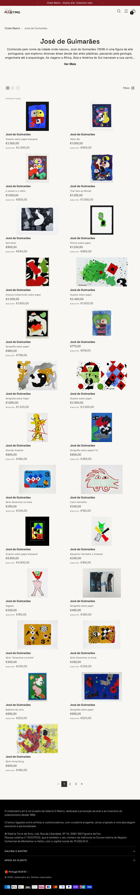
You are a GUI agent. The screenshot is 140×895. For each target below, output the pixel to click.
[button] (8, 88)
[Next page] (82, 784)
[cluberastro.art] (12, 11)
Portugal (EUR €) (17, 871)
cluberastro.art (22, 877)
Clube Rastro (12, 28)
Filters (126, 87)
